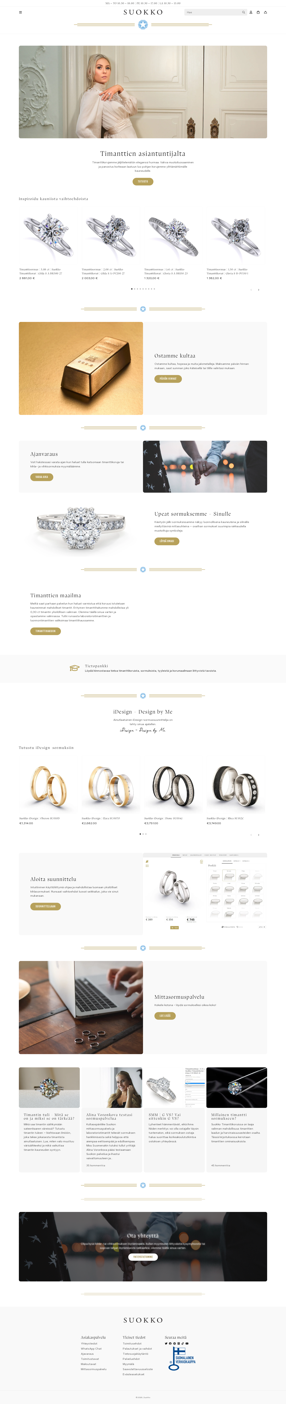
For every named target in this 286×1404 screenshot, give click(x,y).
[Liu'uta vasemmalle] (251, 290)
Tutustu (143, 181)
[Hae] (243, 12)
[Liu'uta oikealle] (258, 290)
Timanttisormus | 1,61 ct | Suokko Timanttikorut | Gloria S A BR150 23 (166, 271)
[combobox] (215, 12)
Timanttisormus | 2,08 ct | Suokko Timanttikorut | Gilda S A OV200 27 (103, 271)
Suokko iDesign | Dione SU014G (163, 818)
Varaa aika (42, 477)
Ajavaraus (87, 1353)
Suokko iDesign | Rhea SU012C (225, 818)
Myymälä (128, 1364)
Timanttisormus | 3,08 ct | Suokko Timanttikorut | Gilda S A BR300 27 (40, 271)
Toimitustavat (90, 1359)
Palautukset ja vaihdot (137, 1348)
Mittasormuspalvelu (93, 1369)
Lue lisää (165, 1015)
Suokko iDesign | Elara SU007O (101, 818)
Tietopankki (96, 666)
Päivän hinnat (168, 378)
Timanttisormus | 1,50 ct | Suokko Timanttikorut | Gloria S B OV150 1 (227, 271)
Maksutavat (88, 1364)
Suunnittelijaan (46, 906)
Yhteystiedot (89, 1343)
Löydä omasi (167, 541)
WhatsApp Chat (91, 1348)
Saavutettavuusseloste (138, 1369)
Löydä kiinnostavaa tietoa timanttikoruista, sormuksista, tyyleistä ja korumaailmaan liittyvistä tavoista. (151, 670)
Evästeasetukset (133, 1374)
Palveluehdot (131, 1359)
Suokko (147, 1398)
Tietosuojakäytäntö (135, 1353)
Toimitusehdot (132, 1343)
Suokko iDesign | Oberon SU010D (39, 818)
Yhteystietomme (143, 1257)
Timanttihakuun (46, 631)
